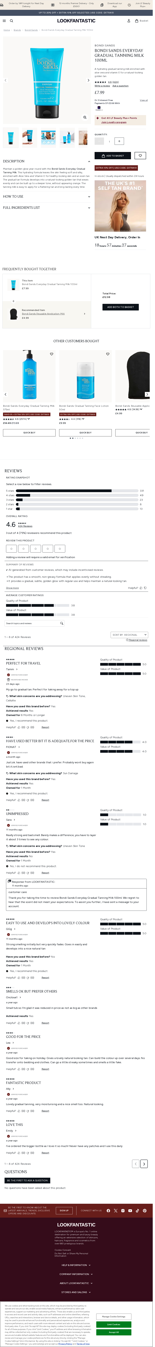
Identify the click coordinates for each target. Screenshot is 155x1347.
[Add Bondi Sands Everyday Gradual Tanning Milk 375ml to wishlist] (51, 354)
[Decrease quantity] (99, 141)
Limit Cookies (113, 1324)
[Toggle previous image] (5, 80)
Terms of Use (83, 1344)
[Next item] (147, 394)
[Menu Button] (4, 21)
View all (144, 100)
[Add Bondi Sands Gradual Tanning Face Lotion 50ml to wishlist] (107, 354)
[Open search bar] (11, 21)
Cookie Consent (63, 1250)
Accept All (114, 1332)
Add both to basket (120, 307)
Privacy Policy (65, 1344)
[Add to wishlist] (140, 155)
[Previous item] (5, 394)
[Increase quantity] (119, 141)
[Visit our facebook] (108, 1210)
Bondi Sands (31, 30)
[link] (128, 21)
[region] (76, 1324)
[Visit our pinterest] (144, 1210)
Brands (17, 30)
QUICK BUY (29, 432)
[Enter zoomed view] (85, 117)
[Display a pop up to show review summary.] (28, 419)
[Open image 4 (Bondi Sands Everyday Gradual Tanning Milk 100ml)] (67, 138)
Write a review (102, 85)
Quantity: (101, 134)
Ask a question (120, 85)
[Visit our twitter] (115, 1210)
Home (7, 30)
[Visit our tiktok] (137, 1210)
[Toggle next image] (88, 80)
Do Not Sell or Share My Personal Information (71, 1254)
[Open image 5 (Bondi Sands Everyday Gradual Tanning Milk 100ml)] (86, 138)
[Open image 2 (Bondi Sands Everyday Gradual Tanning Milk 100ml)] (29, 138)
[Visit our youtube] (130, 1210)
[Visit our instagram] (123, 1210)
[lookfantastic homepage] (76, 20)
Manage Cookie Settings (113, 1317)
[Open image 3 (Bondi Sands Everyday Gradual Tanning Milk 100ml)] (48, 138)
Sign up (64, 1210)
